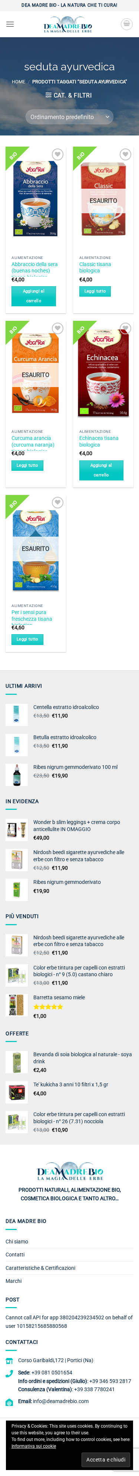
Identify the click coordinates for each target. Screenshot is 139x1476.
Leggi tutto (95, 291)
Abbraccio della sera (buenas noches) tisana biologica (34, 270)
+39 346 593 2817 (110, 1381)
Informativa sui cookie (33, 1446)
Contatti (15, 1255)
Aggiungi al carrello (34, 296)
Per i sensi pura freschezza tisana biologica (31, 618)
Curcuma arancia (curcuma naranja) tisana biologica (32, 444)
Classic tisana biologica (95, 267)
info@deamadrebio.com (61, 1401)
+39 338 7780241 (94, 1389)
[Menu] (10, 24)
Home (18, 81)
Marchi (13, 1281)
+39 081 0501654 (52, 1373)
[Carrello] (127, 24)
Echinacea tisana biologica (99, 441)
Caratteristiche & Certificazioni (40, 1268)
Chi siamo (17, 1242)
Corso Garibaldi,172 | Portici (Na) (55, 1360)
